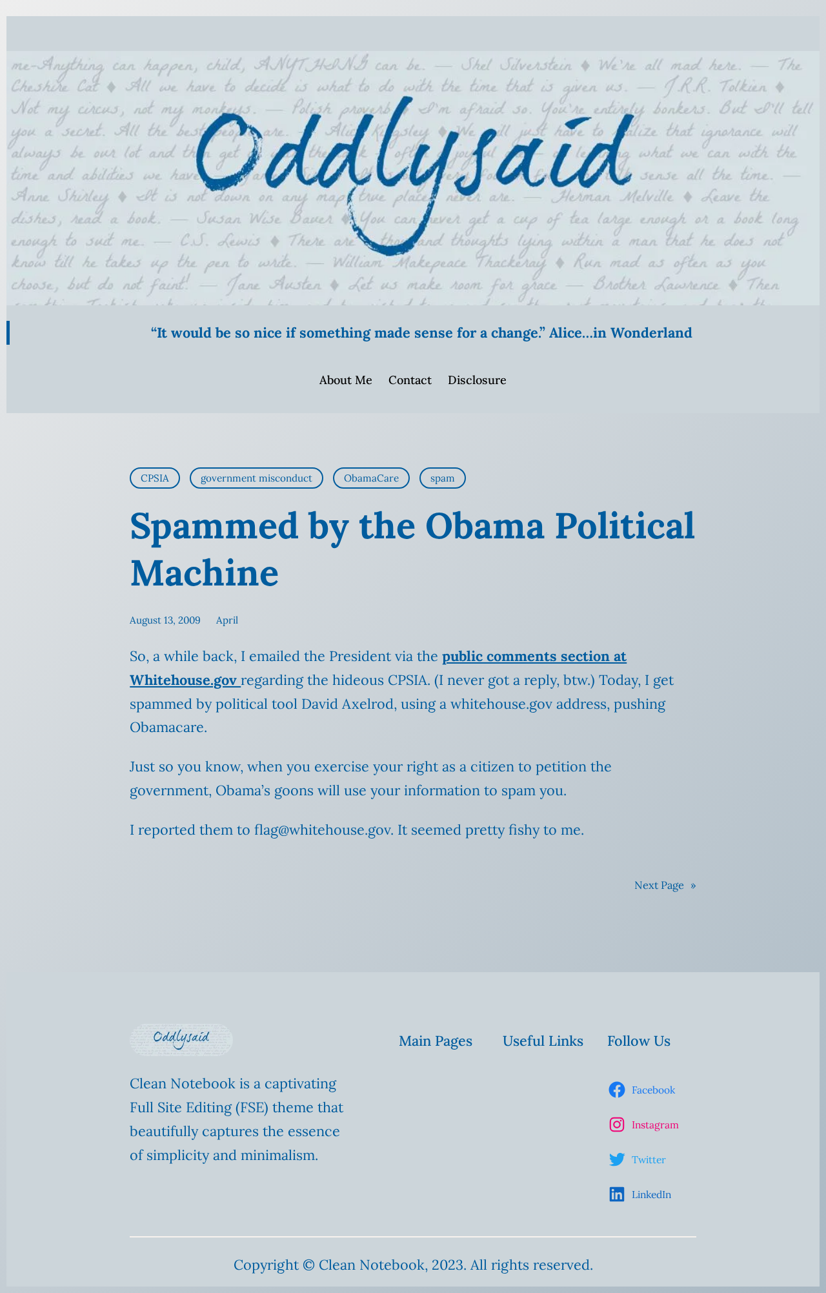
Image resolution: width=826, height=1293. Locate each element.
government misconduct (256, 478)
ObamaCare (371, 478)
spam (442, 478)
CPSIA (155, 478)
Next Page (665, 885)
